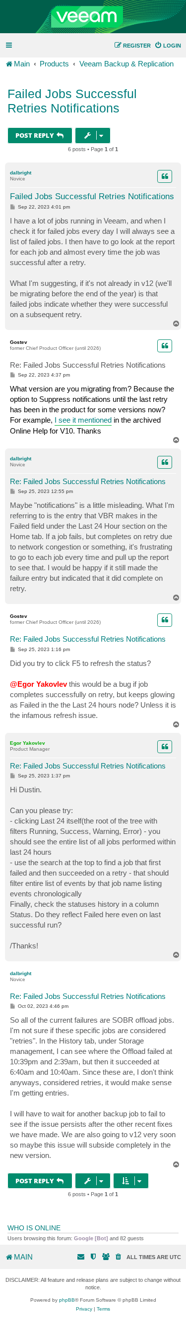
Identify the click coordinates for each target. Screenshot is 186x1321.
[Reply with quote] (164, 176)
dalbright (20, 172)
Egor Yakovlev (27, 743)
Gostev (18, 342)
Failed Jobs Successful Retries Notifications (72, 101)
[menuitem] (167, 46)
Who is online (34, 1228)
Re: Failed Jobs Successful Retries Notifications (88, 365)
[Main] (93, 16)
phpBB (67, 1300)
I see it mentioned (83, 420)
